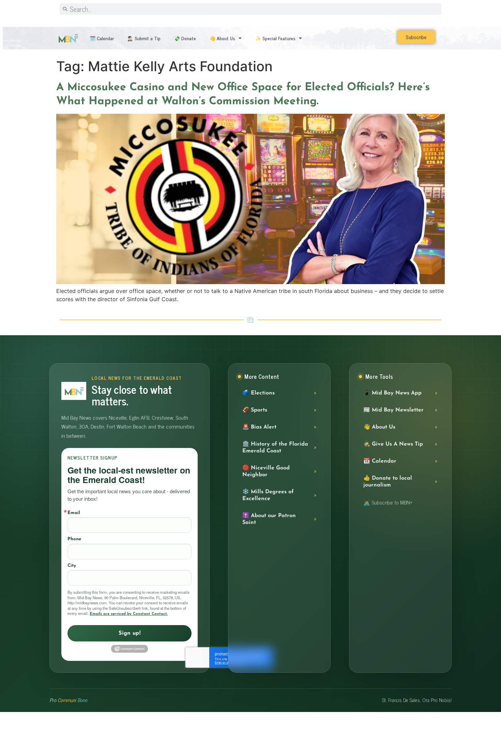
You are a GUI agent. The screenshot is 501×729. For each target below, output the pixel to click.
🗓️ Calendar (102, 38)
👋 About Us (222, 38)
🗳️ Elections (258, 393)
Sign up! (129, 633)
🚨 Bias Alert (259, 427)
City (71, 565)
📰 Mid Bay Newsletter (393, 410)
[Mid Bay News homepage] (73, 391)
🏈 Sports (254, 410)
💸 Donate (185, 38)
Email (73, 513)
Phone (74, 539)
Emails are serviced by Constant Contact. (129, 614)
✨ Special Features (275, 38)
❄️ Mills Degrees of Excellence (268, 495)
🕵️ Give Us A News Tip (393, 444)
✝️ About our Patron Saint (269, 519)
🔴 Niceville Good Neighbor (266, 471)
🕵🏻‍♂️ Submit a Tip (144, 38)
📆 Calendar (379, 461)
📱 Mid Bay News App (392, 393)
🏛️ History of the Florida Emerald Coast (275, 447)
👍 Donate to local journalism (387, 482)
